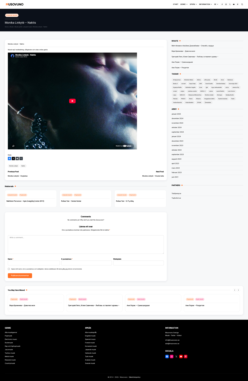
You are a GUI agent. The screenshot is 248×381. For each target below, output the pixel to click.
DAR (200, 83)
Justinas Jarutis (192, 91)
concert (183, 83)
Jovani (175, 91)
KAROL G (202, 91)
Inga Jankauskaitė (216, 87)
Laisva (211, 91)
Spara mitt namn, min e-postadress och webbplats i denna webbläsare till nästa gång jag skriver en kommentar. (46, 269)
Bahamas (230, 80)
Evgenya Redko (177, 87)
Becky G (175, 83)
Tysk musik (89, 356)
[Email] (17, 158)
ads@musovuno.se (172, 343)
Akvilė (215, 80)
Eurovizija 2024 (233, 83)
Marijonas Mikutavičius (195, 95)
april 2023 (175, 163)
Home (7, 27)
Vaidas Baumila (177, 102)
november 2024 (177, 123)
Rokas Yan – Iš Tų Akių (125, 201)
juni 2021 (175, 177)
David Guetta (209, 83)
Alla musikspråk (90, 332)
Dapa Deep (192, 83)
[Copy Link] (21, 158)
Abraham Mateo (188, 80)
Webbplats (117, 259)
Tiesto (233, 98)
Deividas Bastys (220, 83)
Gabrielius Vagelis (190, 87)
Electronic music (11, 339)
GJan (200, 87)
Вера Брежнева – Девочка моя (183, 51)
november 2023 (177, 145)
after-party (207, 80)
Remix (190, 98)
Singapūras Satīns (209, 98)
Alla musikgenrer (11, 332)
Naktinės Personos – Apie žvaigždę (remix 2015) (25, 201)
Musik (11, 27)
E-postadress (66, 259)
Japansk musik (90, 350)
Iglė (207, 87)
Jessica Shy (235, 87)
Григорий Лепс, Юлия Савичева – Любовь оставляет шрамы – (195, 57)
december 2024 (177, 118)
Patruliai (175, 98)
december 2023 (177, 141)
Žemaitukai (208, 102)
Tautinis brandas (222, 98)
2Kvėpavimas (177, 80)
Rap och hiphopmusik (12, 346)
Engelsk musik (90, 336)
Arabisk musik (90, 360)
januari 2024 (176, 136)
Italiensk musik (90, 353)
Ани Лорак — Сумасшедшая (182, 62)
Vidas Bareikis (189, 102)
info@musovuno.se (172, 340)
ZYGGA (199, 102)
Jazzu (227, 87)
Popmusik (23, 195)
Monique (219, 95)
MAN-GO (182, 95)
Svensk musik (90, 363)
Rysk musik (23, 299)
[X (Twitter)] (13, 158)
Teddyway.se (176, 193)
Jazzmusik (9, 350)
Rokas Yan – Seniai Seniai (71, 201)
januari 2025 (176, 114)
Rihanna (198, 98)
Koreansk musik (91, 346)
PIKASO (183, 98)
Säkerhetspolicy (134, 377)
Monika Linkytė (13, 166)
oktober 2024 (177, 127)
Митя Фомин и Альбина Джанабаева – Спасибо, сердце (193, 46)
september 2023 (178, 154)
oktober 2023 (177, 150)
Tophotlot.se (176, 198)
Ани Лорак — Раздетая (180, 68)
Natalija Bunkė (230, 95)
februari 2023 (177, 172)
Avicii (222, 80)
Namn (10, 259)
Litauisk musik (11, 15)
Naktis (23, 166)
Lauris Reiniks (220, 91)
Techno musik (10, 353)
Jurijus (182, 91)
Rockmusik (9, 343)
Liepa (174, 95)
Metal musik (9, 356)
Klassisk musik (10, 360)
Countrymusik (10, 363)
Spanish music (90, 339)
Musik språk (18, 27)
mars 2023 (176, 168)
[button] (234, 290)
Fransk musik (90, 343)
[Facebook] (9, 158)
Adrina (199, 80)
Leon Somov (231, 91)
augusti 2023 (176, 159)
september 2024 (178, 132)
